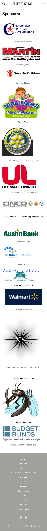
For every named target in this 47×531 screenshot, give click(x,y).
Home (23, 459)
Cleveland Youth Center (23, 473)
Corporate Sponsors (23, 482)
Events (23, 464)
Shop (23, 495)
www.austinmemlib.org (23, 285)
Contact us (23, 491)
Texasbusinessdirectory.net (23, 378)
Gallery (23, 486)
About (23, 468)
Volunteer (23, 477)
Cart (23, 500)
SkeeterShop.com (23, 422)
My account (23, 509)
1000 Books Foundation (23, 122)
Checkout (23, 504)
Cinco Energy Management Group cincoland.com (23, 217)
